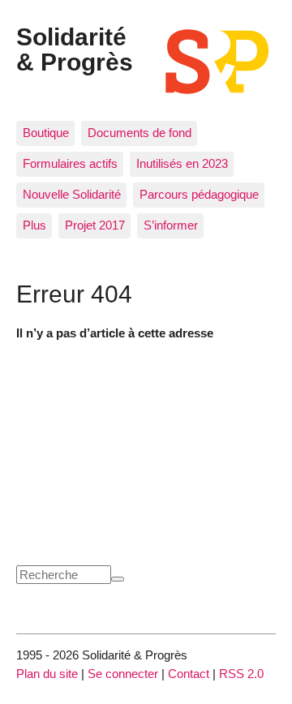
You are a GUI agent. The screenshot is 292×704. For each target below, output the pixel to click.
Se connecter (123, 673)
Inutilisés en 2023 (182, 163)
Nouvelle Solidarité (72, 194)
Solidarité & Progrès (74, 49)
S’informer (171, 225)
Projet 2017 (95, 225)
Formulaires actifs (70, 163)
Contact (188, 673)
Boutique (46, 133)
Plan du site (47, 673)
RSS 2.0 (241, 673)
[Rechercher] (117, 579)
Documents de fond (139, 133)
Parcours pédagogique (199, 194)
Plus (34, 225)
